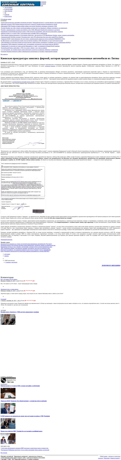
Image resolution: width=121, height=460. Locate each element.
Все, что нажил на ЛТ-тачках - (9, 279)
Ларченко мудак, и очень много (9, 289)
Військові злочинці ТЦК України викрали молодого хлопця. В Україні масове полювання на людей (29, 24)
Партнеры (107, 458)
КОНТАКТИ (8, 16)
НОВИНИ (43, 2)
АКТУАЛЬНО (8, 7)
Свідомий (3, 299)
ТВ (5, 13)
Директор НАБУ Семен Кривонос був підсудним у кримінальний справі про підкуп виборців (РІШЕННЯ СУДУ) (33, 39)
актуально (7, 254)
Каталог (100, 458)
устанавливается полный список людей (23, 81)
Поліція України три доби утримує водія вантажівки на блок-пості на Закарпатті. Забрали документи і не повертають (34, 28)
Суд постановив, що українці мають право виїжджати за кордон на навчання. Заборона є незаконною (29, 49)
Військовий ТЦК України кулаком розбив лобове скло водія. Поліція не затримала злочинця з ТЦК (29, 26)
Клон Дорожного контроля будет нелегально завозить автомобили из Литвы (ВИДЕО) (25, 251)
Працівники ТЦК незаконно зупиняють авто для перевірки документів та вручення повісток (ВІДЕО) (30, 44)
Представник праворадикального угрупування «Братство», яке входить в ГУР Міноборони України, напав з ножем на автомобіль (37, 35)
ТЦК (41, 5)
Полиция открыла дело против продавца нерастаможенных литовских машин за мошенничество (28, 245)
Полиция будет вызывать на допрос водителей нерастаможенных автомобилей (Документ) (26, 244)
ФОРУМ (6, 14)
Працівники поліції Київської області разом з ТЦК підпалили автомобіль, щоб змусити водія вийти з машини (32, 31)
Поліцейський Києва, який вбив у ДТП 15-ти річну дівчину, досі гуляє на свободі (24, 48)
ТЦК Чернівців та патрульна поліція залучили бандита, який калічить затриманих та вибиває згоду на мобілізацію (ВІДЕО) (36, 42)
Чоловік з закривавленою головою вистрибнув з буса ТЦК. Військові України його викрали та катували (30, 30)
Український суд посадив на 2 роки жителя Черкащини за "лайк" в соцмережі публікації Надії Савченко (30, 46)
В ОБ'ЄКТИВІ (8, 9)
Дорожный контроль (6, 239)
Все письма (4, 452)
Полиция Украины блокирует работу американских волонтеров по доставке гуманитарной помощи (29, 51)
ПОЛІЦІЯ (43, 4)
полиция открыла (50, 66)
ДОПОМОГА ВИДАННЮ (111, 265)
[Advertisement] (101, 3)
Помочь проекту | (115, 458)
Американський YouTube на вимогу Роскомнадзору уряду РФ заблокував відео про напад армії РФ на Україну (32, 37)
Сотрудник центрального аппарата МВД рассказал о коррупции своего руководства (24, 448)
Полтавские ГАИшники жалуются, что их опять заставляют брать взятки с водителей (25, 450)
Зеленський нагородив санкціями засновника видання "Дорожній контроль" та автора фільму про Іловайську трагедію (34, 22)
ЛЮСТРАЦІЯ (8, 11)
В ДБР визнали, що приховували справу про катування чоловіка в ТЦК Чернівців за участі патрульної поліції (32, 40)
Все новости (4, 54)
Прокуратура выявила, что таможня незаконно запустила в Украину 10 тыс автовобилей (26, 249)
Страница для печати (11, 262)
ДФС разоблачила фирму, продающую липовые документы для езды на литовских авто (25, 248)
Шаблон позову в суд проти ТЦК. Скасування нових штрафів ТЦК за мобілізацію (24, 33)
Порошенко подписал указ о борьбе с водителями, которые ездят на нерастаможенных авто (26, 247)
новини (6, 256)
